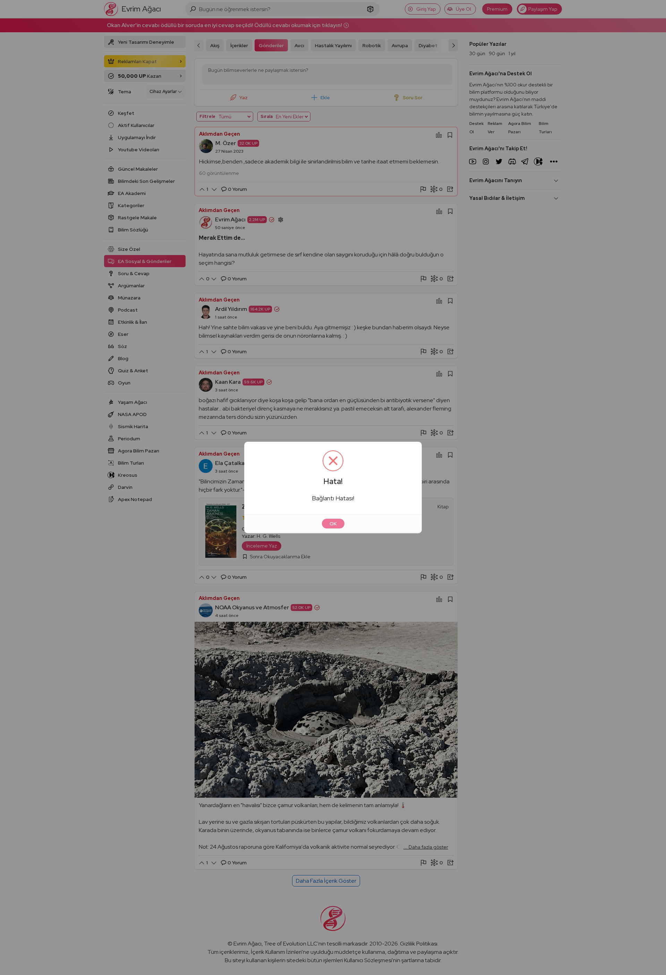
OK (333, 523)
